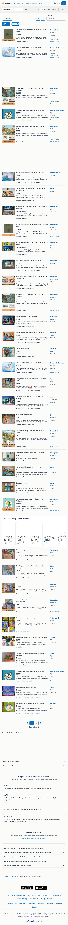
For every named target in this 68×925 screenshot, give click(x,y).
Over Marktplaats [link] (11, 904)
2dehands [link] (49, 904)
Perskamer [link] (32, 904)
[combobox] (12, 9)
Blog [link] (8, 895)
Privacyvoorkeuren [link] (46, 899)
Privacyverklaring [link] (21, 899)
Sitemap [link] (34, 907)
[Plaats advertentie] (63, 3)
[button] (57, 3)
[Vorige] (27, 723)
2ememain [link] (59, 904)
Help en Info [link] (46, 895)
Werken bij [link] (22, 904)
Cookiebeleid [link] (34, 899)
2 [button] (36, 723)
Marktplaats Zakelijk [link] (18, 895)
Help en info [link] (19, 3)
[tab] (38, 19)
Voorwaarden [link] (27, 3)
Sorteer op (49, 15)
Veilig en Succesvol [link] (34, 895)
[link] (8, 3)
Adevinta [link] (41, 904)
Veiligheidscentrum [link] (37, 3)
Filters (7, 24)
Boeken (14, 24)
